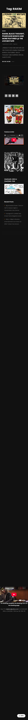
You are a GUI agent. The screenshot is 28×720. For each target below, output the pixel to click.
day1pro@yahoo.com (12, 609)
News (4, 31)
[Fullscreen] (22, 135)
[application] (14, 140)
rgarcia (15, 44)
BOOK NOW (8, 61)
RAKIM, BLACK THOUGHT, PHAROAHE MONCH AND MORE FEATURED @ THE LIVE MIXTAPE (13, 37)
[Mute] (19, 135)
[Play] (5, 135)
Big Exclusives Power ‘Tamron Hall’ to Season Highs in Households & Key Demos (13, 208)
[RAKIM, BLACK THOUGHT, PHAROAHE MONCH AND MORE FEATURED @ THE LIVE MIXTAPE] (14, 20)
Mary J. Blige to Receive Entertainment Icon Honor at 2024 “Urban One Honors (12, 221)
